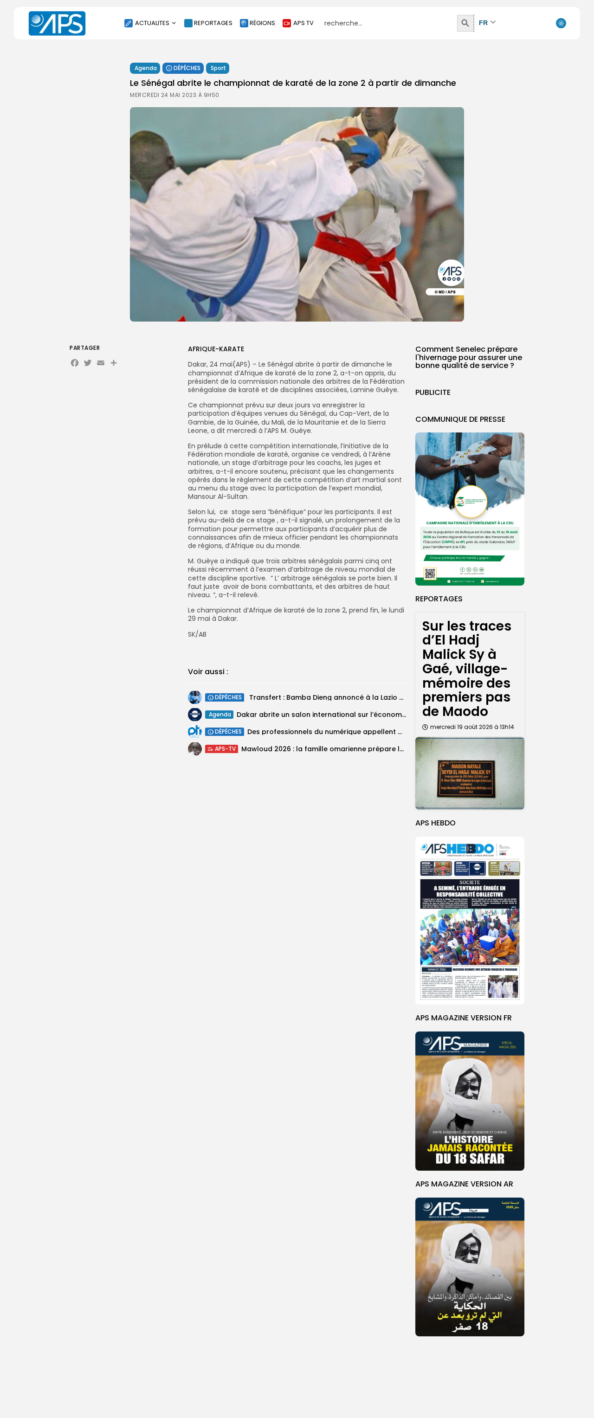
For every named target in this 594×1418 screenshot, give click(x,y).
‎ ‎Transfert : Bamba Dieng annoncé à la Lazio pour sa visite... (348, 697)
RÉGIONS (262, 23)
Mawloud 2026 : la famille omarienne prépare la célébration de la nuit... (362, 748)
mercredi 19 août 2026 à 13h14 (472, 727)
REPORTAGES (213, 23)
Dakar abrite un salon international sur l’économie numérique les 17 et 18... (362, 714)
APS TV (303, 23)
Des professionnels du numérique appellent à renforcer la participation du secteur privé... (399, 731)
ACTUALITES (152, 23)
